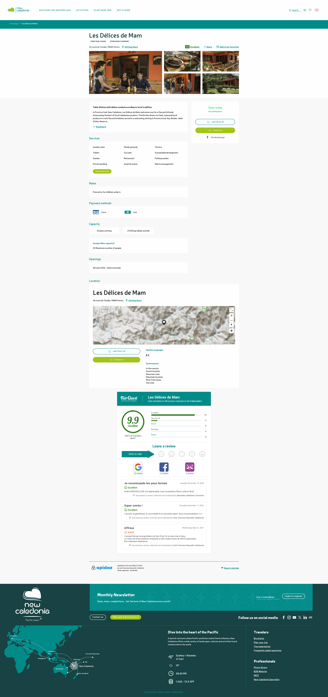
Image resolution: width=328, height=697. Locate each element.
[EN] (317, 10)
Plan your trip (261, 642)
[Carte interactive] (304, 10)
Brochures (259, 638)
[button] (296, 10)
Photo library (260, 667)
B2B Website (260, 671)
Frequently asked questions (267, 650)
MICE (256, 675)
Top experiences (262, 646)
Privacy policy (163, 691)
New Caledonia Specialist (266, 679)
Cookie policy (178, 691)
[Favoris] (310, 10)
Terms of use (150, 691)
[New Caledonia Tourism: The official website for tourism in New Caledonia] (18, 10)
